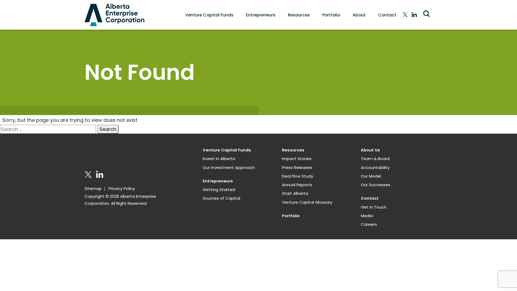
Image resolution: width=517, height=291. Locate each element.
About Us (370, 150)
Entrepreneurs (260, 15)
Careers (369, 224)
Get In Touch (373, 207)
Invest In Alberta (219, 158)
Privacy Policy (122, 188)
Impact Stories (297, 158)
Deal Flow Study (297, 176)
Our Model (371, 176)
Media (367, 216)
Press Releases (297, 167)
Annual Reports (297, 185)
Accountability (375, 167)
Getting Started (219, 189)
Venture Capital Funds (209, 15)
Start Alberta (295, 193)
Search (107, 129)
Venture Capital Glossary (307, 202)
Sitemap (93, 188)
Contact (387, 15)
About (359, 15)
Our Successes (375, 185)
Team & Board (375, 158)
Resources (299, 15)
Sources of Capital (221, 198)
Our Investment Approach (229, 167)
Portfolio (331, 15)
